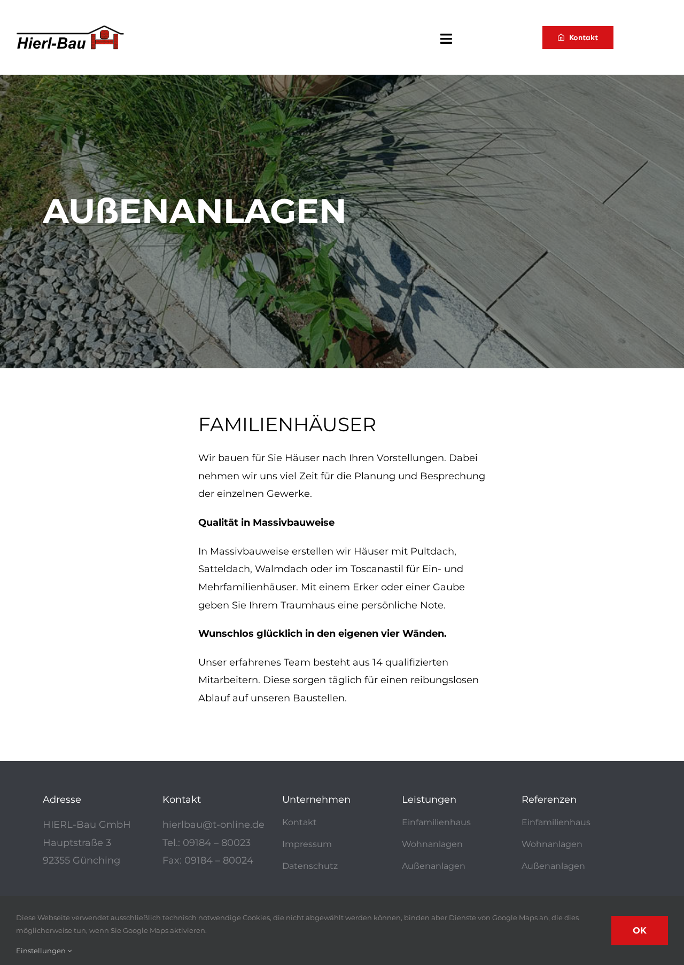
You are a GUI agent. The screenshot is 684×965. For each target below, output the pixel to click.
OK (640, 930)
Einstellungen (41, 950)
